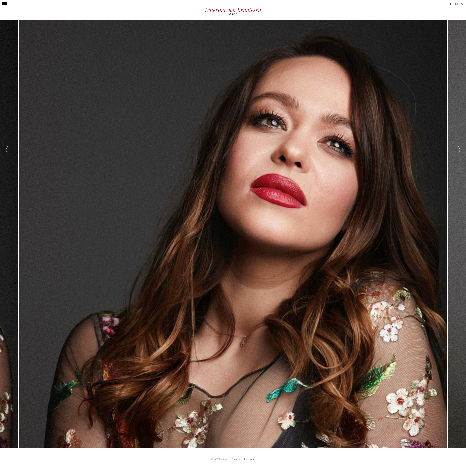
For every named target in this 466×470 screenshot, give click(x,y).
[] (461, 4)
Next (459, 149)
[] (450, 4)
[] (455, 4)
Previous (6, 149)
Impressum (249, 459)
